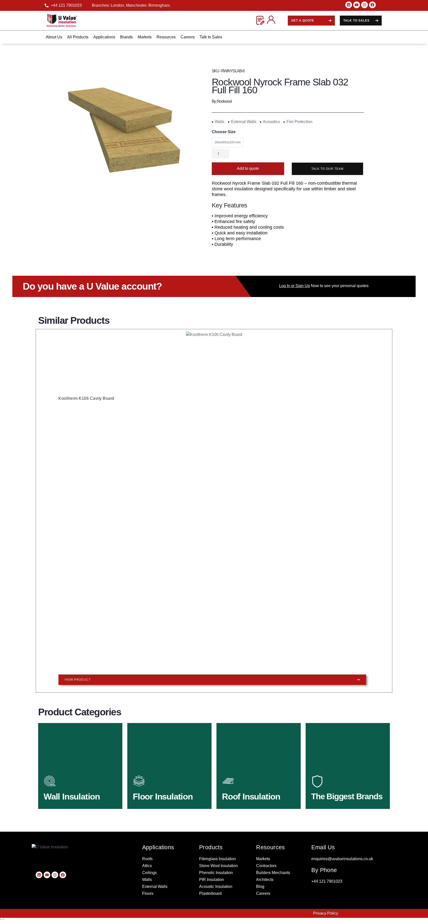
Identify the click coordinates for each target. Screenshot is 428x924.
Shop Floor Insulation (162, 794)
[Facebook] (372, 4)
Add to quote (248, 168)
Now (299, 286)
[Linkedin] (348, 4)
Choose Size (224, 132)
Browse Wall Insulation (75, 794)
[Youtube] (356, 4)
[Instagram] (364, 4)
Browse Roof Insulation (253, 794)
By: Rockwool (222, 101)
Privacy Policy (325, 913)
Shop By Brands (335, 794)
